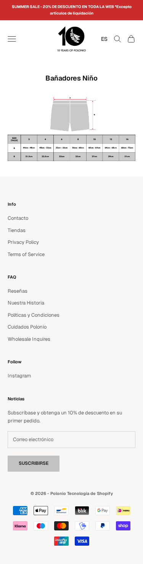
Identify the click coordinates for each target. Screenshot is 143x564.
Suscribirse (33, 463)
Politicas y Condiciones (33, 315)
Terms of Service (26, 254)
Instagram (19, 375)
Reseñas (17, 291)
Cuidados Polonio (27, 327)
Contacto (18, 218)
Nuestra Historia (26, 303)
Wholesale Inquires (29, 339)
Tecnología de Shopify (90, 493)
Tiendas (17, 230)
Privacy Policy (23, 242)
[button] (102, 38)
